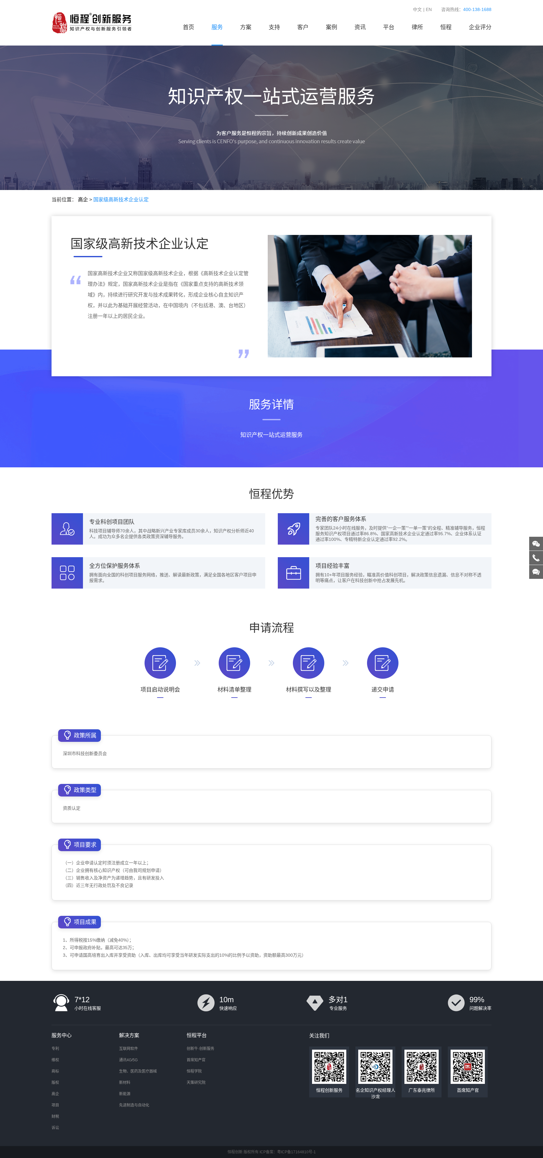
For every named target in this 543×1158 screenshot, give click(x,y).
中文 (417, 9)
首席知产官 (196, 1060)
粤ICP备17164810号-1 (296, 1152)
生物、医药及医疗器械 (138, 1071)
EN (429, 9)
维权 (55, 1060)
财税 (55, 1116)
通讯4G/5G (128, 1060)
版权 (55, 1082)
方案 (245, 27)
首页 (188, 27)
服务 (217, 27)
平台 (388, 27)
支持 (274, 27)
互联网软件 (128, 1049)
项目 (55, 1105)
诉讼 (55, 1128)
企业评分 (480, 27)
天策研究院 (196, 1082)
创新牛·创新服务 (200, 1049)
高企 (83, 199)
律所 (417, 27)
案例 (331, 27)
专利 (55, 1049)
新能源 (124, 1094)
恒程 (446, 27)
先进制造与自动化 (134, 1105)
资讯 (360, 27)
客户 (303, 27)
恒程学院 (194, 1071)
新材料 (124, 1082)
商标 (55, 1071)
